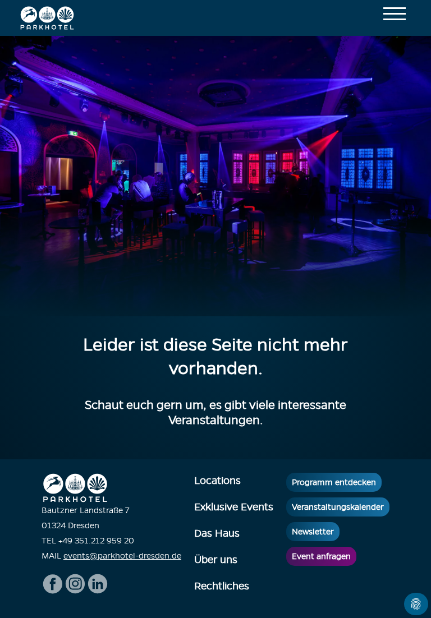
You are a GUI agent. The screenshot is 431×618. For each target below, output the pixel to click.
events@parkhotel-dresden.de (122, 556)
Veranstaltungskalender (338, 507)
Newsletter (313, 532)
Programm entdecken (334, 482)
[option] (215, 176)
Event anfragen (321, 556)
